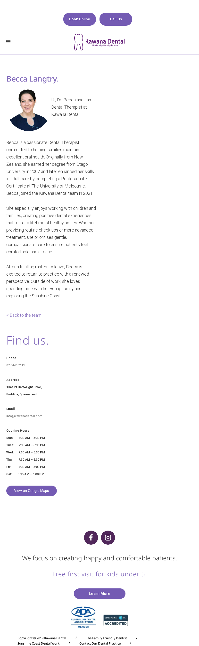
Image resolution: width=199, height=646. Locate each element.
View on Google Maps (31, 490)
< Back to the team (24, 315)
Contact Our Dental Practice (100, 643)
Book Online (79, 19)
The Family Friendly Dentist (106, 638)
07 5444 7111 (15, 365)
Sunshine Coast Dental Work (38, 643)
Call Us (116, 19)
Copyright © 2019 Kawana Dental (41, 638)
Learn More (99, 593)
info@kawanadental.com (24, 416)
